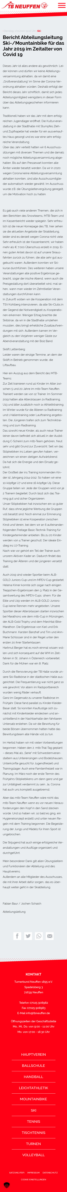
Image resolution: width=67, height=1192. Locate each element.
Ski (33, 1110)
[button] (6, 1185)
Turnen (33, 1144)
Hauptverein (33, 1054)
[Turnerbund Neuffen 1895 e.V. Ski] (24, 5)
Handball (33, 1077)
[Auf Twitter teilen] (28, 936)
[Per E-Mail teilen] (50, 936)
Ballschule (33, 1065)
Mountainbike (33, 1099)
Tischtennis (33, 1133)
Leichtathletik (33, 1088)
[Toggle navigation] (62, 5)
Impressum (33, 1172)
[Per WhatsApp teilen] (39, 936)
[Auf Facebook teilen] (17, 936)
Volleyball (33, 1155)
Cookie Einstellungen (33, 1179)
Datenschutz (50, 1172)
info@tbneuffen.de (38, 1013)
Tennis (33, 1121)
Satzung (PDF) (16, 1172)
